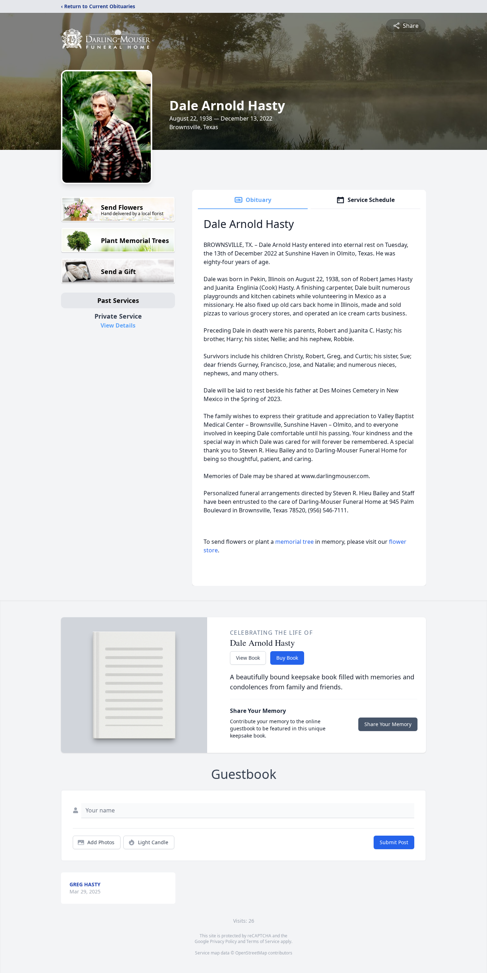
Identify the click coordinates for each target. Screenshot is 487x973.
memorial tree (294, 542)
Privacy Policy (223, 941)
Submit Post (394, 842)
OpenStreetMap (251, 953)
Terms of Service (263, 941)
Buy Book (287, 657)
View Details (118, 325)
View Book (248, 657)
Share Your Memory (387, 724)
